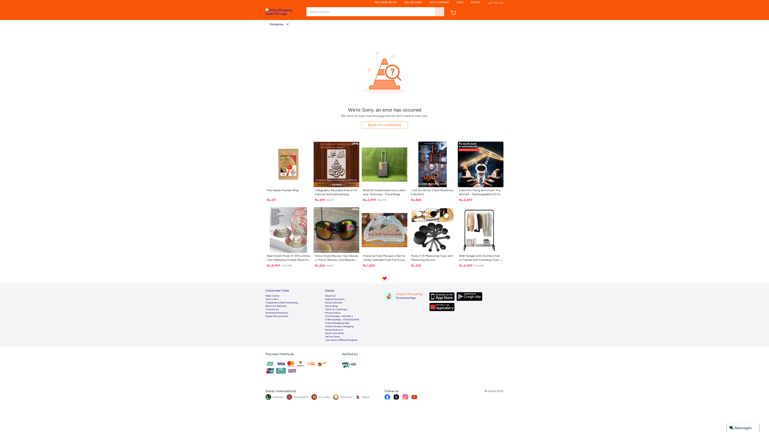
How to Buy (272, 299)
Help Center (272, 296)
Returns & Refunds (276, 306)
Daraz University (334, 333)
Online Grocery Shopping (339, 326)
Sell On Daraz (413, 2)
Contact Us (272, 309)
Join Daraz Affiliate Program (341, 340)
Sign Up (475, 2)
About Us (330, 296)
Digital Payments (334, 299)
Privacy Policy (333, 313)
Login (460, 2)
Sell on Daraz (332, 336)
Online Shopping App (337, 323)
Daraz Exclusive (334, 330)
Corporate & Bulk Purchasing (282, 302)
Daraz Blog (331, 306)
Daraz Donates (333, 302)
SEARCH (439, 11)
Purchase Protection (277, 313)
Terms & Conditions (336, 309)
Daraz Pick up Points (277, 316)
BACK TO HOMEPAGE (384, 125)
